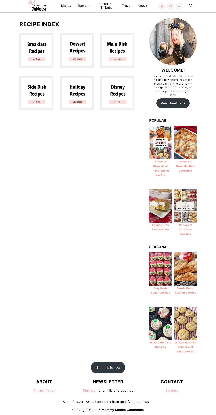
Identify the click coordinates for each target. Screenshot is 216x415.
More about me (171, 103)
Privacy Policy (44, 390)
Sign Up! (89, 390)
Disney (66, 6)
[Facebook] (162, 6)
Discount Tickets (106, 5)
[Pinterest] (170, 6)
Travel (127, 6)
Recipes (84, 6)
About (142, 6)
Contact (172, 390)
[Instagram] (179, 6)
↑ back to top (108, 367)
